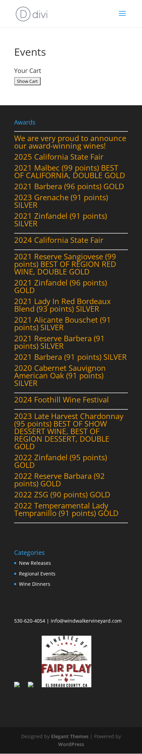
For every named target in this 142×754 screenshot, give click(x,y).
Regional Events (37, 573)
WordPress (71, 744)
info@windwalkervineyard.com (86, 620)
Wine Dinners (34, 584)
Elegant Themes (70, 736)
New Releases (35, 563)
